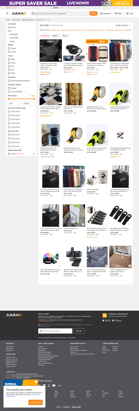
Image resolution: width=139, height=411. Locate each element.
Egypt (104, 346)
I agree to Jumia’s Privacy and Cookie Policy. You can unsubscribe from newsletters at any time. (66, 325)
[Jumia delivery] (81, 8)
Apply (33, 96)
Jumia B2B (73, 352)
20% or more (15, 123)
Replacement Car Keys (68, 30)
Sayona (88, 391)
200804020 (27, 377)
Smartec (89, 395)
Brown (13, 63)
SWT (104, 395)
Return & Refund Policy (45, 363)
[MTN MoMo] (44, 385)
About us (41, 346)
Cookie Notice (42, 361)
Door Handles (14, 38)
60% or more (15, 138)
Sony (87, 396)
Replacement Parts (28, 20)
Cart (131, 13)
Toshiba (121, 393)
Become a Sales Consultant (78, 350)
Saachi (72, 395)
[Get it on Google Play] (117, 320)
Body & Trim (40, 20)
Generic (13, 48)
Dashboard (109, 30)
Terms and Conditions (44, 354)
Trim (9, 31)
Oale (55, 391)
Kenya (104, 352)
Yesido (13, 52)
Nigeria (115, 348)
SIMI (87, 393)
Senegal (115, 350)
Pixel (55, 395)
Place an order (10, 357)
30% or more (15, 119)
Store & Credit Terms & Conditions (48, 356)
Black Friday (42, 350)
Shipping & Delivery (12, 361)
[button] (60, 59)
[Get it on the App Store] (107, 320)
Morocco (115, 346)
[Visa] (59, 385)
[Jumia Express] (15, 154)
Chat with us (10, 347)
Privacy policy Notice (44, 359)
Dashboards (14, 34)
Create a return (11, 366)
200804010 (19, 377)
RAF (55, 396)
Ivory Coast (106, 350)
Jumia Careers (42, 348)
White (13, 73)
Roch (72, 393)
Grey (12, 66)
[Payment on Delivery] (39, 385)
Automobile (16, 20)
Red (12, 70)
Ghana (104, 348)
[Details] (34, 154)
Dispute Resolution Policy (46, 357)
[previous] (41, 30)
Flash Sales (41, 365)
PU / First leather (16, 92)
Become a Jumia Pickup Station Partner (82, 354)
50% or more (15, 111)
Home (8, 20)
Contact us (9, 350)
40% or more (15, 115)
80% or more (15, 134)
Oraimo (56, 393)
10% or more (15, 127)
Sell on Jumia (13, 8)
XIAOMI (121, 396)
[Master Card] (54, 385)
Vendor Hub (74, 348)
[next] (130, 30)
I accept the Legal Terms (45, 321)
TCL (104, 396)
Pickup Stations (10, 362)
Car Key (80, 30)
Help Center (9, 348)
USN (120, 395)
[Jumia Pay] (63, 8)
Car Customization (91, 30)
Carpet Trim (55, 30)
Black (13, 59)
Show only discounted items (20, 81)
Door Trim (118, 30)
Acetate (13, 88)
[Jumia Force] (71, 8)
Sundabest (106, 393)
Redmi (72, 391)
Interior (12, 41)
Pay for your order (11, 359)
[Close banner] (36, 382)
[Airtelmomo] (49, 385)
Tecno (120, 391)
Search (93, 13)
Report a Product (11, 364)
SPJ (103, 391)
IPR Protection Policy (44, 352)
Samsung (73, 396)
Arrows (101, 30)
